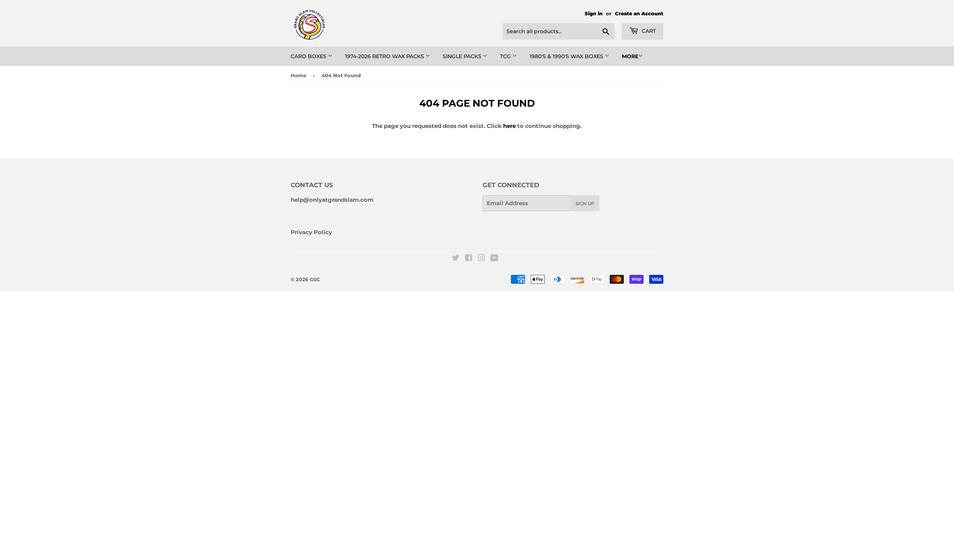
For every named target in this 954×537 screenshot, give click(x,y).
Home (298, 75)
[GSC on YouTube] (494, 258)
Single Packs (463, 56)
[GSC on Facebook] (469, 258)
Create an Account (639, 13)
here (509, 125)
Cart (648, 31)
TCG (506, 56)
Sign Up (584, 203)
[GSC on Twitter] (455, 258)
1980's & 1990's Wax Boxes (567, 56)
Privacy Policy (311, 232)
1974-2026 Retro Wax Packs (385, 56)
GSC (315, 279)
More (630, 56)
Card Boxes (309, 56)
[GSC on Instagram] (481, 258)
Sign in (594, 13)
